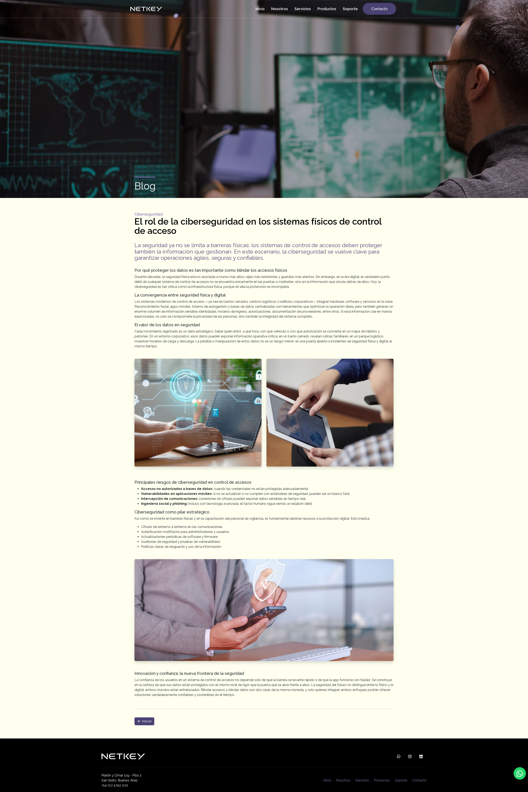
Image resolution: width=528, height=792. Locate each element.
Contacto (419, 780)
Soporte (401, 780)
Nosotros (343, 780)
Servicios (362, 780)
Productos (382, 780)
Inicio (327, 780)
